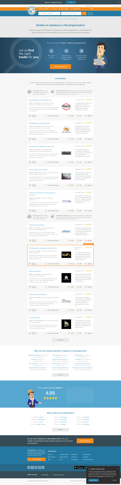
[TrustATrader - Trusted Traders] (31, 8)
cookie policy (100, 476)
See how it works (36, 459)
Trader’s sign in (90, 6)
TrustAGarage (44, 475)
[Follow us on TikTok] (42, 467)
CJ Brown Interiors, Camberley (76, 388)
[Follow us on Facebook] (28, 467)
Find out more (74, 94)
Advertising (74, 454)
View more (60, 340)
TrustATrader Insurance (58, 475)
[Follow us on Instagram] (35, 467)
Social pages (74, 459)
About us (50, 454)
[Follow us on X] (32, 467)
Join (71, 2)
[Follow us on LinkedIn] (39, 467)
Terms (61, 459)
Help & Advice (51, 457)
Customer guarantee (88, 459)
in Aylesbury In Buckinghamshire (38, 356)
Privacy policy (86, 454)
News (49, 459)
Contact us (74, 457)
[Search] (84, 13)
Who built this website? (76, 481)
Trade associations (64, 454)
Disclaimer (85, 457)
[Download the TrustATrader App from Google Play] (79, 467)
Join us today (85, 441)
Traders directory (64, 457)
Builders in (38, 417)
